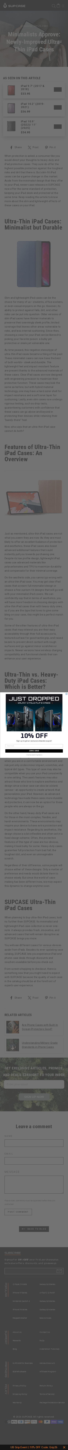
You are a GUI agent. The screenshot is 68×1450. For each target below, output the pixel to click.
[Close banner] (64, 1447)
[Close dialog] (66, 694)
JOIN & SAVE (34, 751)
